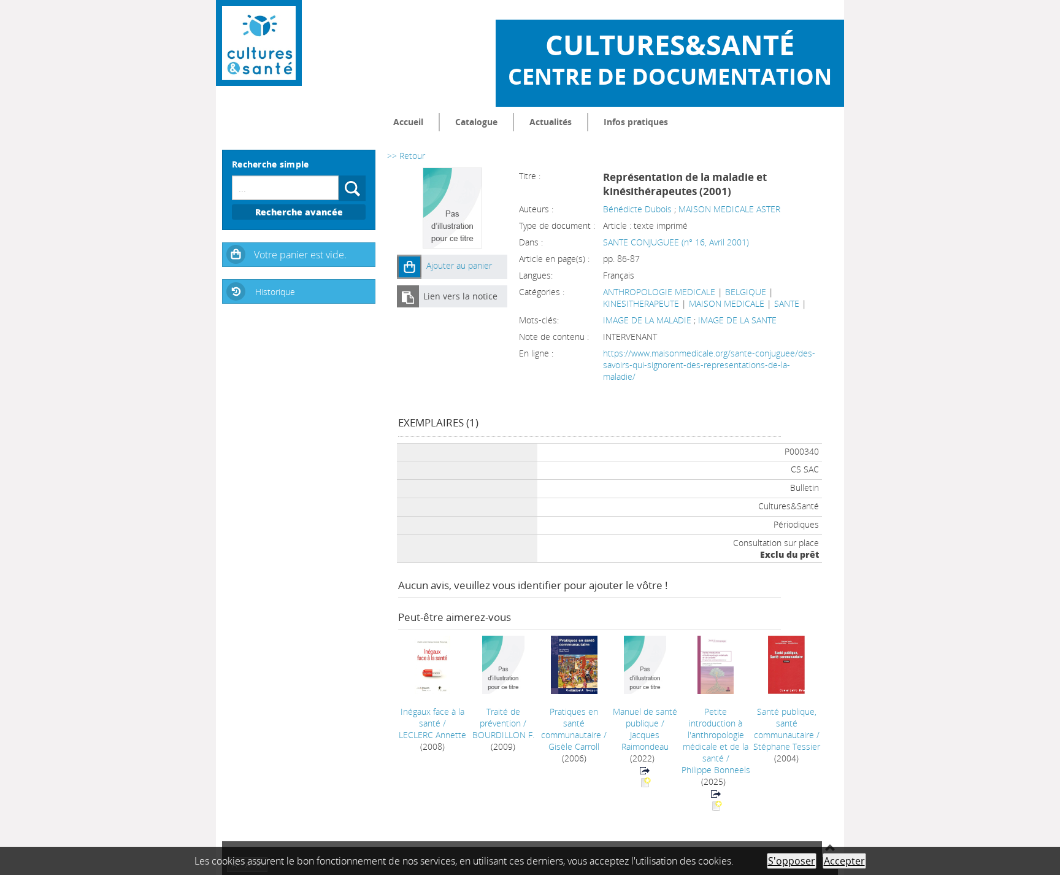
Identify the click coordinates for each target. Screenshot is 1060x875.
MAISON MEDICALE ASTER (729, 209)
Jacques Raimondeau (645, 740)
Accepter (844, 861)
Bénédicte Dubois (637, 209)
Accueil (408, 122)
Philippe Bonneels (716, 770)
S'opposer (791, 861)
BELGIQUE (745, 292)
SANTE (786, 303)
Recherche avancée (299, 212)
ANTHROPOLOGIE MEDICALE (659, 292)
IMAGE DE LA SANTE (737, 320)
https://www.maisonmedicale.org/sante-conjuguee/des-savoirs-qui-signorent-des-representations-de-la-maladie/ (709, 364)
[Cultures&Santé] (259, 43)
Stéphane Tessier (786, 746)
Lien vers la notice (460, 296)
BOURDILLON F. (503, 735)
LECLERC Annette (432, 735)
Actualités (550, 122)
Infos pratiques (636, 122)
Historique (275, 292)
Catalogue (476, 122)
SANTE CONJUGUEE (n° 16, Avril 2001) (676, 242)
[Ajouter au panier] (409, 266)
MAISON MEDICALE (726, 303)
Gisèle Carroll (573, 746)
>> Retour (406, 155)
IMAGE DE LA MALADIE (648, 320)
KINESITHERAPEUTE (641, 303)
